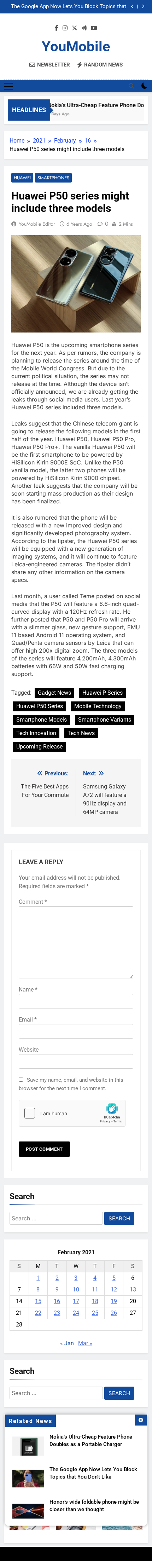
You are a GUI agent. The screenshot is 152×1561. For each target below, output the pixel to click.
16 (57, 1301)
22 (38, 1312)
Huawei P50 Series (39, 706)
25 (95, 1312)
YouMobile (76, 46)
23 (57, 1312)
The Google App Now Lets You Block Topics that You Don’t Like (68, 7)
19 (114, 1301)
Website (29, 1049)
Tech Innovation (36, 733)
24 (76, 1312)
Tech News (81, 733)
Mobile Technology (98, 706)
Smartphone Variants (104, 719)
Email (28, 1019)
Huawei (22, 177)
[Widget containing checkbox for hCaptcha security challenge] (72, 1113)
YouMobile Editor (37, 223)
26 (114, 1312)
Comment (33, 901)
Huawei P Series (102, 692)
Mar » (85, 1343)
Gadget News (54, 692)
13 (133, 1289)
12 (114, 1289)
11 (95, 1289)
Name (28, 989)
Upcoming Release (39, 746)
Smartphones (53, 177)
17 (76, 1301)
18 (95, 1301)
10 (76, 1289)
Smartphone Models (41, 719)
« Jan (67, 1343)
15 (38, 1301)
